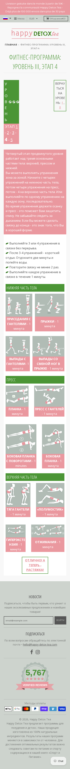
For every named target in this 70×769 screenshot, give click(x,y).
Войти (60, 620)
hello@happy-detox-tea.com (40, 644)
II (60, 107)
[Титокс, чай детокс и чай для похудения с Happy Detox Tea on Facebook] (31, 652)
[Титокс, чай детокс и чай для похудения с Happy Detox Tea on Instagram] (38, 652)
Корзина (58, 18)
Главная (11, 44)
